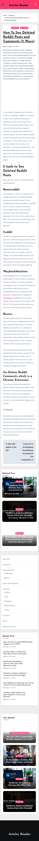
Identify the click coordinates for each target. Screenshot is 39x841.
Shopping (8, 601)
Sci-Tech (24, 28)
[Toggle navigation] (2, 4)
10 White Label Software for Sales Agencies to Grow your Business (14, 695)
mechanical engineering (19, 733)
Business (15, 28)
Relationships (9, 606)
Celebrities (8, 573)
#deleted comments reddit (15, 50)
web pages (7, 298)
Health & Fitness (9, 627)
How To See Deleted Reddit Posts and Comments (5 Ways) (19, 37)
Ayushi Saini (12, 542)
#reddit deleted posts (19, 63)
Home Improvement (10, 583)
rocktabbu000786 (15, 490)
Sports (6, 578)
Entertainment (8, 570)
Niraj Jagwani (13, 518)
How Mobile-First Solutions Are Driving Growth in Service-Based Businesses (19, 539)
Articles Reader (19, 5)
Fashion (7, 592)
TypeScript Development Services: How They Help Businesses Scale (19, 488)
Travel (6, 610)
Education (7, 565)
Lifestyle (6, 589)
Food (6, 597)
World (5, 621)
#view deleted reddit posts (13, 76)
